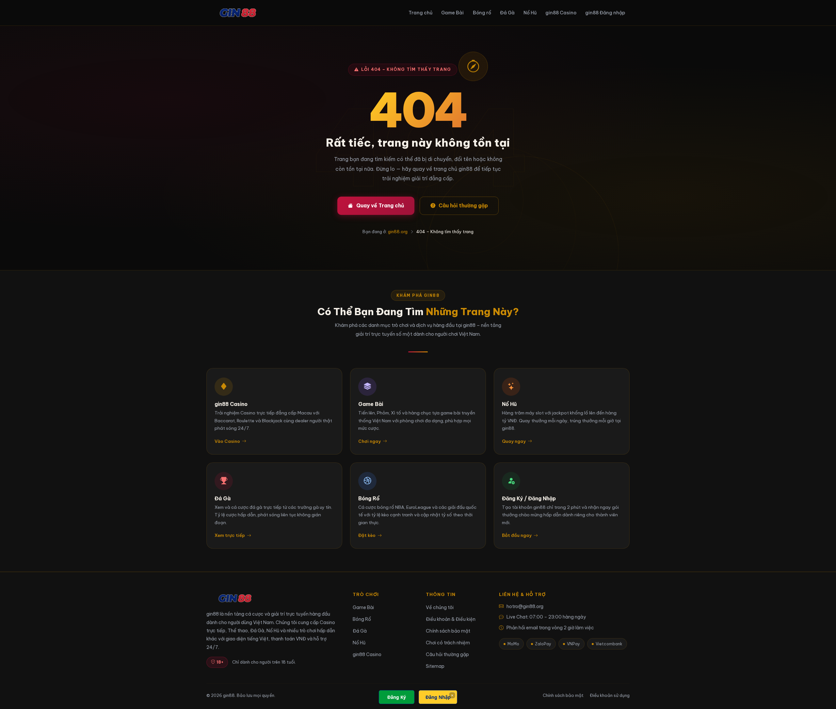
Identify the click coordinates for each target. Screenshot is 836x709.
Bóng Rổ (362, 619)
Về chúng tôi (440, 607)
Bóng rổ (482, 13)
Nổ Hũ (530, 13)
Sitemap (435, 666)
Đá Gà (507, 13)
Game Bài (452, 13)
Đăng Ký (396, 697)
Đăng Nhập (438, 697)
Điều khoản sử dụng (610, 695)
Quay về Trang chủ (380, 205)
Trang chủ (420, 13)
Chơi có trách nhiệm (448, 643)
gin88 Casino (560, 13)
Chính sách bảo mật (448, 631)
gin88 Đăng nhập (605, 13)
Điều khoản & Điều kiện (450, 619)
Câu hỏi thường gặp (463, 205)
